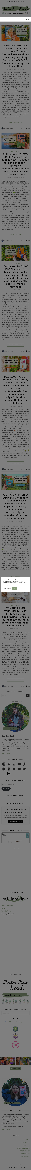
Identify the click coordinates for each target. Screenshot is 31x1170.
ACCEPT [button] (14, 588)
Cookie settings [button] (7, 588)
